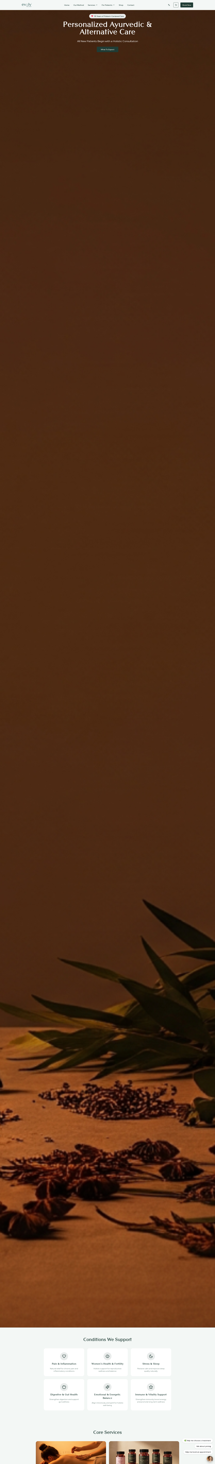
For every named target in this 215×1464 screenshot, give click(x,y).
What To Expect (107, 49)
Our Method (78, 5)
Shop (121, 5)
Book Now (186, 5)
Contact (130, 5)
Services (91, 5)
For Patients (107, 5)
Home (66, 5)
